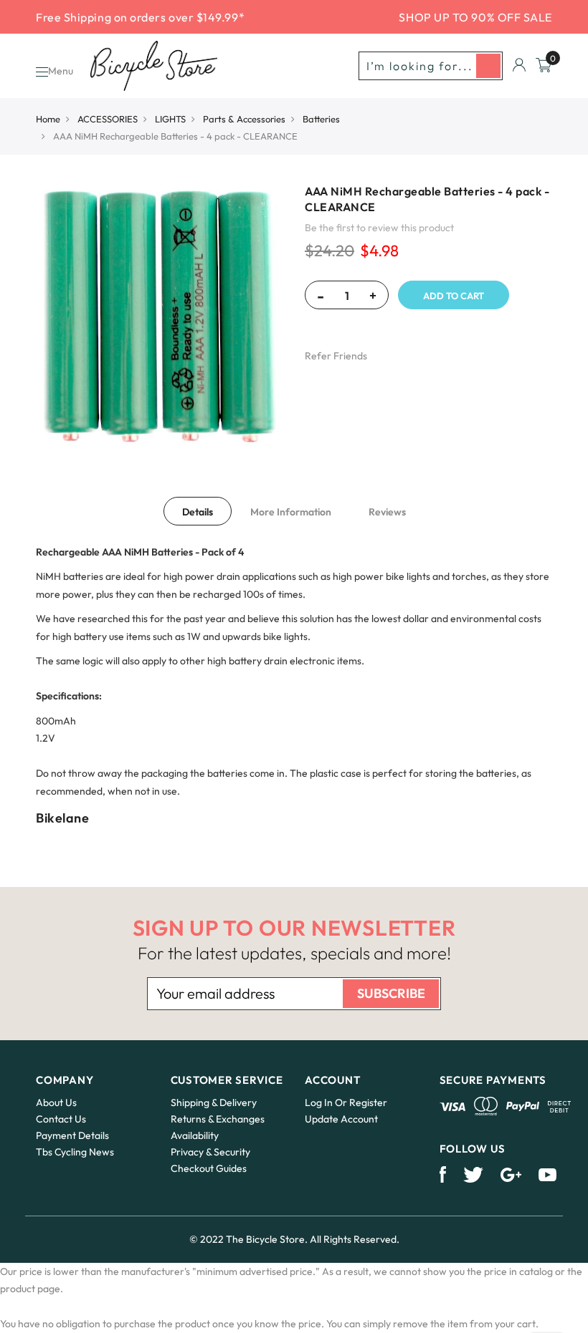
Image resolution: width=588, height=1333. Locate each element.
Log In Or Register (346, 1102)
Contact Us (61, 1119)
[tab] (197, 511)
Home (48, 119)
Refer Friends (336, 355)
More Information (290, 511)
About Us (56, 1102)
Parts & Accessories (244, 119)
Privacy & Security (210, 1151)
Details (197, 511)
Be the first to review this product (379, 227)
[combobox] (431, 66)
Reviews (387, 511)
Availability (195, 1135)
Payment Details (72, 1135)
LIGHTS (170, 119)
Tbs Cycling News (75, 1151)
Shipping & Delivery (214, 1102)
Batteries (321, 119)
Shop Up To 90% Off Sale (475, 17)
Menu (60, 70)
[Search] (488, 66)
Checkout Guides (209, 1168)
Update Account (341, 1119)
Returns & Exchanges (218, 1119)
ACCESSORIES (107, 119)
